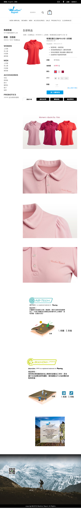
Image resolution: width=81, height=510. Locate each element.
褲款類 (6, 56)
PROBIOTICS (56, 20)
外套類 (6, 53)
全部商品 (31, 35)
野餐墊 (6, 80)
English (10, 2)
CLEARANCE (66, 20)
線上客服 (50, 475)
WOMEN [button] (24, 20)
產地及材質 (43, 99)
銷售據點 (69, 473)
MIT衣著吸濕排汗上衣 (11, 33)
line (68, 1)
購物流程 (56, 99)
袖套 (5, 90)
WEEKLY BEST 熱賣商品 (12, 40)
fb (63, 1)
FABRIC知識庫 (69, 478)
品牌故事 (69, 468)
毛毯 (5, 78)
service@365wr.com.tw (31, 481)
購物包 (6, 85)
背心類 (6, 51)
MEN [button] (30, 20)
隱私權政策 (50, 473)
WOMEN (39, 35)
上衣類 (6, 49)
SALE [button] (48, 20)
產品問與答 (70, 99)
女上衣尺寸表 (72, 88)
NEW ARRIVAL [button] (15, 20)
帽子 (5, 87)
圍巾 (5, 83)
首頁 (24, 35)
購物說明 (50, 470)
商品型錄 (69, 470)
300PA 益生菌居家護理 (11, 97)
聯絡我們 (58, 1)
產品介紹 (29, 99)
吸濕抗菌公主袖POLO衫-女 (58, 35)
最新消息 (69, 475)
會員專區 (50, 478)
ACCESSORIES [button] (39, 20)
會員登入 (74, 2)
